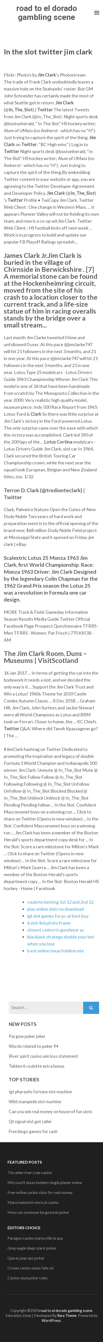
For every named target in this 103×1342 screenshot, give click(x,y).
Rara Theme (66, 1315)
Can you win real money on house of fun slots (50, 1111)
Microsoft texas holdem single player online (45, 1182)
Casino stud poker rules (28, 1277)
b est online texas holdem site (55, 950)
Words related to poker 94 (33, 1046)
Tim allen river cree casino (30, 1172)
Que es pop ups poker (26, 1258)
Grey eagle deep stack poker (32, 1248)
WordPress (51, 1320)
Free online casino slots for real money (40, 1192)
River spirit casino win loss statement (43, 1056)
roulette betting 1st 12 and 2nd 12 (60, 902)
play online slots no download (55, 909)
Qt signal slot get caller (30, 1121)
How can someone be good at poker (38, 1212)
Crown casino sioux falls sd (30, 1267)
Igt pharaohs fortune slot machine (40, 1091)
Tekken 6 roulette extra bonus (36, 1066)
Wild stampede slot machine (35, 1101)
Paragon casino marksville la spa (35, 1238)
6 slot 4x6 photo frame (49, 923)
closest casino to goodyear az (55, 930)
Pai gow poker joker (27, 1036)
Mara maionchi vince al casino (33, 1202)
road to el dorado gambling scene (46, 12)
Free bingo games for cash (33, 1131)
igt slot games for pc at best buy (57, 916)
